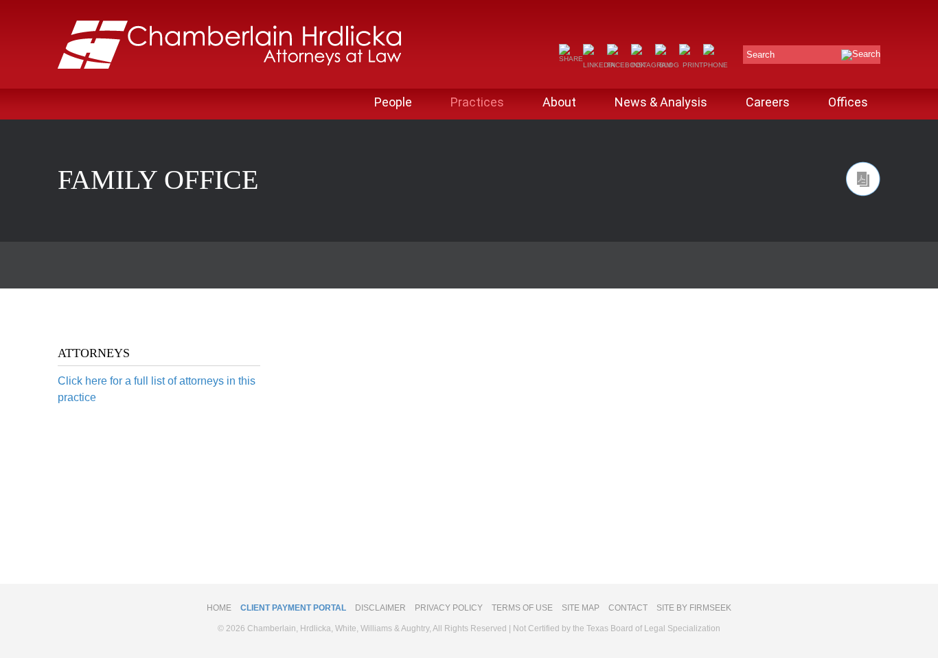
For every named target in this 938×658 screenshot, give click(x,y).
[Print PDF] (863, 178)
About (559, 102)
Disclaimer (380, 608)
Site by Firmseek (693, 608)
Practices (477, 102)
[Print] (691, 65)
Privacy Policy (449, 608)
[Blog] (667, 65)
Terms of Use (522, 608)
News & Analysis (661, 102)
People (393, 102)
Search (760, 54)
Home (219, 608)
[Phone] (715, 65)
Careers (768, 102)
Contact (628, 608)
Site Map (580, 608)
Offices (848, 102)
